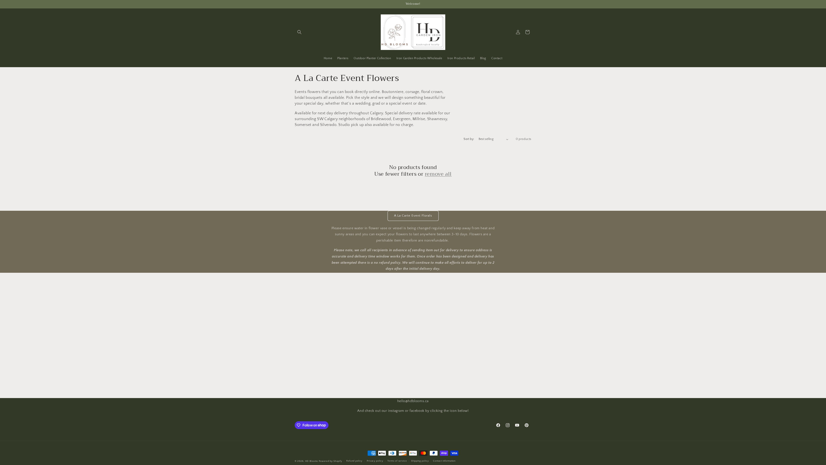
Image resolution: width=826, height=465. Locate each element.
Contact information (444, 461)
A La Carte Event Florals (413, 215)
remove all (438, 174)
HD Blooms (311, 461)
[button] (299, 32)
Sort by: (469, 139)
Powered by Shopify (330, 461)
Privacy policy (375, 461)
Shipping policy (420, 461)
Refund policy (354, 461)
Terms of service (397, 461)
